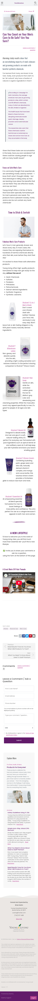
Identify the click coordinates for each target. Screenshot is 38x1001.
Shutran (6, 629)
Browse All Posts (10, 11)
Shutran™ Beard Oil (18, 430)
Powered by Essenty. (7, 994)
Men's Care (23, 629)
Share (30, 11)
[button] (9, 797)
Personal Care (14, 629)
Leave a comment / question (23, 667)
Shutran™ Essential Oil (13, 496)
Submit (19, 740)
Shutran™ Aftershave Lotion (11, 348)
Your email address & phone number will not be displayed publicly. (18, 709)
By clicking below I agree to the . (20, 734)
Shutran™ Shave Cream (25, 458)
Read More (20, 824)
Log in (33, 998)
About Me (19, 919)
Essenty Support (6, 998)
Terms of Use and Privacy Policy (25, 939)
